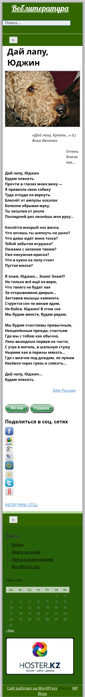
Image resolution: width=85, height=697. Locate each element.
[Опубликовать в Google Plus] (9, 448)
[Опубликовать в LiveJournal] (9, 456)
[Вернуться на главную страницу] (42, 408)
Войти (17, 544)
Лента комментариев (32, 559)
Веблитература (40, 8)
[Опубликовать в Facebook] (9, 430)
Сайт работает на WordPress (32, 688)
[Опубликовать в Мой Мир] (9, 465)
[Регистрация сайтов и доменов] (40, 655)
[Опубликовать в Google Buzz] (9, 439)
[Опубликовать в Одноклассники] (9, 473)
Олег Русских (64, 390)
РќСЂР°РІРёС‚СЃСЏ (21, 504)
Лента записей (25, 552)
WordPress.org (25, 566)
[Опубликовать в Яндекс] (9, 491)
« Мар (10, 630)
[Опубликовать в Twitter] (9, 482)
